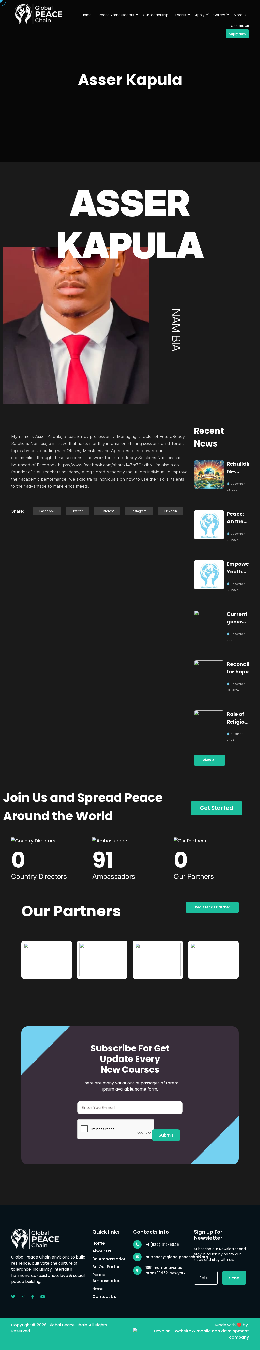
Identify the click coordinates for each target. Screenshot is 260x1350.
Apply (199, 14)
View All (210, 760)
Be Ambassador (108, 1259)
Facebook (47, 511)
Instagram (139, 511)
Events (180, 14)
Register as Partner (212, 907)
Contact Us (240, 25)
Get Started (216, 808)
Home (87, 14)
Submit (166, 1135)
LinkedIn (170, 511)
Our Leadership (155, 14)
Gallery (219, 14)
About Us (101, 1251)
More (238, 14)
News (97, 1289)
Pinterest (107, 511)
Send (234, 1278)
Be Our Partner (107, 1267)
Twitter (77, 511)
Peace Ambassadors (116, 14)
